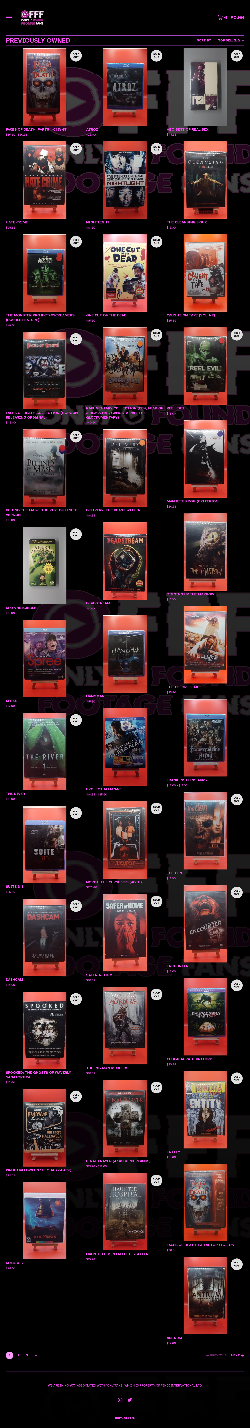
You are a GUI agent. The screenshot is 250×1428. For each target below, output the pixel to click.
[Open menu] (9, 17)
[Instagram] (120, 1400)
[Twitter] (130, 1400)
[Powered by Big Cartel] (125, 1418)
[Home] (32, 17)
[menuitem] (220, 40)
